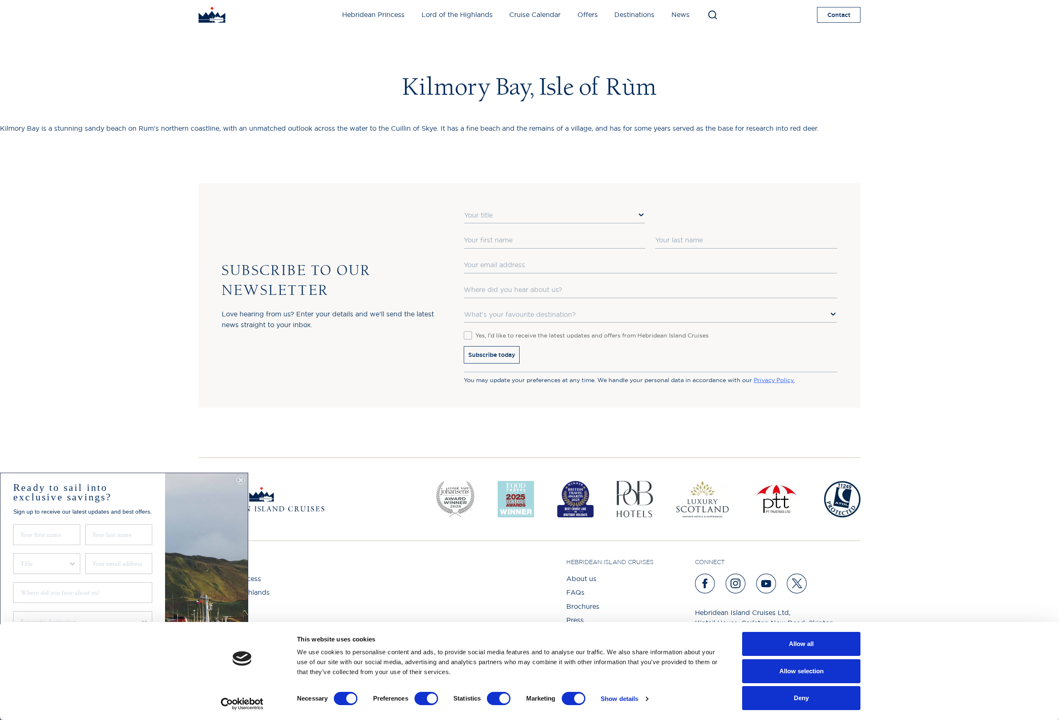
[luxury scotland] (702, 499)
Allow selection (801, 671)
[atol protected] (842, 499)
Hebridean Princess (373, 14)
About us (581, 578)
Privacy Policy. (774, 380)
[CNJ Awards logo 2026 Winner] (455, 499)
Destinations (634, 14)
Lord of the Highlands (457, 14)
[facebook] (705, 583)
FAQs (575, 592)
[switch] (426, 698)
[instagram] (736, 583)
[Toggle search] (712, 15)
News (680, 14)
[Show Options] (641, 215)
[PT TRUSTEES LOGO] (776, 499)
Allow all (801, 643)
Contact (839, 15)
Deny (801, 697)
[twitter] (797, 583)
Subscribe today (491, 355)
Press (575, 620)
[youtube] (766, 583)
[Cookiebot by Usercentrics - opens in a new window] (242, 704)
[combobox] (554, 215)
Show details (619, 698)
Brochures (582, 606)
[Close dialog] (241, 480)
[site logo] (212, 15)
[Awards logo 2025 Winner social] (516, 499)
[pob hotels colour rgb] (635, 499)
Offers (587, 14)
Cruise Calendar (535, 14)
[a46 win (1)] (575, 499)
